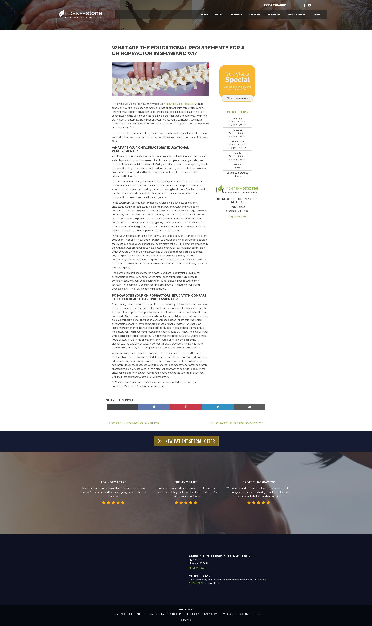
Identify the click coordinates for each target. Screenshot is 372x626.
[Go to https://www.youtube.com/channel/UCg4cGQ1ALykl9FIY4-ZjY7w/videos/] (309, 6)
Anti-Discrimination (147, 614)
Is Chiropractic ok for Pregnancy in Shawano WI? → (237, 422)
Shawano (186, 620)
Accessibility (127, 614)
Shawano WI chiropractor (180, 103)
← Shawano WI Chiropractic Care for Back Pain (132, 422)
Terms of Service (228, 614)
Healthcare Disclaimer (171, 614)
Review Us (273, 14)
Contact (318, 14)
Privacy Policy (209, 614)
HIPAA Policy (192, 614)
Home (204, 14)
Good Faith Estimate (250, 614)
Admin (115, 614)
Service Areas (296, 14)
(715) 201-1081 (275, 5)
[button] (186, 441)
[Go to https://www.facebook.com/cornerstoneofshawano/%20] (304, 6)
